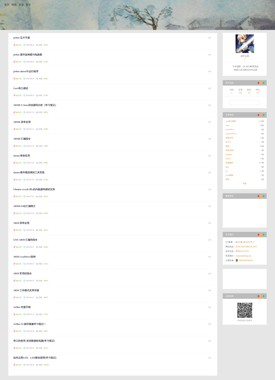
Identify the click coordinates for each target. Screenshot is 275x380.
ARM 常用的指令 (22, 273)
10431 (46, 365)
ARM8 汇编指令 (22, 138)
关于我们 (230, 235)
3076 (45, 45)
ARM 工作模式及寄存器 (26, 290)
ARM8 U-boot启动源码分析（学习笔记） (35, 105)
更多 (245, 183)
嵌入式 (18, 45)
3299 (45, 146)
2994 (45, 213)
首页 (6, 4)
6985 (45, 112)
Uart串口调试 (20, 88)
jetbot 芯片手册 (21, 37)
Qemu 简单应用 (21, 155)
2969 (45, 163)
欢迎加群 (230, 296)
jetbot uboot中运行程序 (25, 71)
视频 (14, 4)
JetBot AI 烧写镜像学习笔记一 (29, 324)
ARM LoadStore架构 (24, 256)
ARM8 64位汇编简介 (24, 206)
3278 (45, 62)
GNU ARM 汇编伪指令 (25, 239)
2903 (45, 196)
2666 (45, 247)
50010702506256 (246, 260)
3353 (45, 314)
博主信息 (230, 83)
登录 (28, 4)
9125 (45, 348)
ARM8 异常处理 (22, 122)
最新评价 (230, 196)
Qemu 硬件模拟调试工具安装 (29, 172)
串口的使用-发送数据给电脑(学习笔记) (34, 340)
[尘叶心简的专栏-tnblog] (244, 44)
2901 (45, 79)
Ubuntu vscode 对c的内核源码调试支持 (34, 189)
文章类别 (230, 115)
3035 (45, 297)
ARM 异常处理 (21, 223)
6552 (45, 230)
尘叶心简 (244, 56)
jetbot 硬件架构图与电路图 (27, 54)
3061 (45, 331)
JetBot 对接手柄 (22, 307)
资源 (21, 4)
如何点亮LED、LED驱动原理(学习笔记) (34, 357)
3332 (45, 264)
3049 (45, 129)
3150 (45, 95)
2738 (45, 180)
